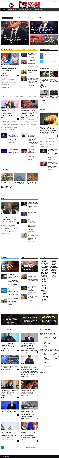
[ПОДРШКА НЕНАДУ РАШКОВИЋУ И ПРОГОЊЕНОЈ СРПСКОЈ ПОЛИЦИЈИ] (10, 337)
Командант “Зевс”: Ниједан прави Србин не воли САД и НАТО (32, 214)
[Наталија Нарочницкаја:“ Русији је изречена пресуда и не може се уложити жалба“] (24, 235)
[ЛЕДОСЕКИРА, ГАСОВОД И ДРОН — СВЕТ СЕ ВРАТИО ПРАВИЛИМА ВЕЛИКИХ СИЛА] (37, 40)
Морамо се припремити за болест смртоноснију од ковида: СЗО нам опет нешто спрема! (13, 291)
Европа (22, 408)
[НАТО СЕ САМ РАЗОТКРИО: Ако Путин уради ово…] (10, 405)
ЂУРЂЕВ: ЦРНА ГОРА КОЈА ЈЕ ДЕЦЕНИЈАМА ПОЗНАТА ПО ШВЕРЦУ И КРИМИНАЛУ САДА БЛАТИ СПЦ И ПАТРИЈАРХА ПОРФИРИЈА (33, 81)
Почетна (4, 9)
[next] (56, 18)
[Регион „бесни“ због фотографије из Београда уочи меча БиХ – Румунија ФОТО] (24, 288)
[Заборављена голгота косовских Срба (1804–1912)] (19, 177)
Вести (14, 9)
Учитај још (48, 366)
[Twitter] (57, 1)
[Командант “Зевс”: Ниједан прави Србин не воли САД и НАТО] (24, 214)
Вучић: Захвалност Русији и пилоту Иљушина (32, 55)
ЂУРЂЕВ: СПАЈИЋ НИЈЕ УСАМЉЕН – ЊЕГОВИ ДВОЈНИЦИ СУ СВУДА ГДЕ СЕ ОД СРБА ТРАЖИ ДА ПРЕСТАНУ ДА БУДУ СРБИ (29, 347)
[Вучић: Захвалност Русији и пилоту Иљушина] (24, 55)
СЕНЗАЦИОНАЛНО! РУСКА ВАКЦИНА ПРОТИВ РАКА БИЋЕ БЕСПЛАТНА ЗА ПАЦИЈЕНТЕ (8, 266)
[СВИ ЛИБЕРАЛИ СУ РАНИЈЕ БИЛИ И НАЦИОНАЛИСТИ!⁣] (54, 93)
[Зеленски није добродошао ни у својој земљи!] (10, 359)
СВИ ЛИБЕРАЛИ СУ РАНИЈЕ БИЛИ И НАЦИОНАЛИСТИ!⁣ (54, 98)
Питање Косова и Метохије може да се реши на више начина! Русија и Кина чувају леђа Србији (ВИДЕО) (53, 165)
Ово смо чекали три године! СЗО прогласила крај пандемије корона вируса (13, 301)
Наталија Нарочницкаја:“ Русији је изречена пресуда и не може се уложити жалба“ (33, 237)
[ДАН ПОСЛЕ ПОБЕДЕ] (24, 72)
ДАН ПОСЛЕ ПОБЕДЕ (32, 70)
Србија (4, 35)
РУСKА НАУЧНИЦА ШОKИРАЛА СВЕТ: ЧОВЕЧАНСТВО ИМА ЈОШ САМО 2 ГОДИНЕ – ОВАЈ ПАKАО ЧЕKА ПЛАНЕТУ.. (47, 356)
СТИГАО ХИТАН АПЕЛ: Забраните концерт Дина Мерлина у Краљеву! (28, 392)
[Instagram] (54, 1)
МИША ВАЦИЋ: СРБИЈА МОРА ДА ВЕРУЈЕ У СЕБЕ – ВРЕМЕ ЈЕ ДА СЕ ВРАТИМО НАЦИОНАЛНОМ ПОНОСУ (9, 218)
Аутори (9, 9)
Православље (28, 9)
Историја (21, 9)
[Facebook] (52, 1)
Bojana (2, 75)
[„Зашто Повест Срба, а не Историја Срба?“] (32, 177)
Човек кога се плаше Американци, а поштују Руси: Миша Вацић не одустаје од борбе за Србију (33, 205)
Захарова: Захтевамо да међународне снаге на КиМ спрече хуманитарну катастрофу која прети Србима (9, 70)
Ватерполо (28, 96)
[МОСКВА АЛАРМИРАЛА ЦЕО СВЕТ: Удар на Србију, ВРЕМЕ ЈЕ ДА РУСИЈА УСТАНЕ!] (51, 350)
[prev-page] (2, 91)
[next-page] (4, 91)
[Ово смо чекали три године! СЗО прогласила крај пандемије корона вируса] (4, 300)
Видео (41, 9)
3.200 (16, 447)
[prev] (54, 18)
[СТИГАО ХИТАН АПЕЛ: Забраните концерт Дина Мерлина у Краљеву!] (29, 384)
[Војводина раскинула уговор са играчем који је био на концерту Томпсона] (24, 296)
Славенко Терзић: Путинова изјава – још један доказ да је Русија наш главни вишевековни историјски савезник (29, 436)
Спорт (36, 9)
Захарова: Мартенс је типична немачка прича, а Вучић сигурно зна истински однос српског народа (33, 63)
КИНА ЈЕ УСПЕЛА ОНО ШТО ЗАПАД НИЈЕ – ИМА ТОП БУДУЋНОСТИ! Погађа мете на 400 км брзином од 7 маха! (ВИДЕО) (48, 130)
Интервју (3, 213)
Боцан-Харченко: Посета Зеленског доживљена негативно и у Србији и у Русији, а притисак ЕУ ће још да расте (9, 114)
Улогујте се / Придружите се (19, 1)
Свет (2, 408)
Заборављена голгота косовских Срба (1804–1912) (19, 184)
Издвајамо (43, 76)
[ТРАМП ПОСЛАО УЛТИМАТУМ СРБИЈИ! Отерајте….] (51, 334)
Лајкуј (56, 54)
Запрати (56, 58)
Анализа (23, 49)
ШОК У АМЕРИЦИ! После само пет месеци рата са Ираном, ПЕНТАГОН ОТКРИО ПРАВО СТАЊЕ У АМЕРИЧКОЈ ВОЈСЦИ (9, 436)
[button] (56, 9)
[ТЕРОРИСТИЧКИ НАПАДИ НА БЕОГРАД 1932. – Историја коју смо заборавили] (54, 74)
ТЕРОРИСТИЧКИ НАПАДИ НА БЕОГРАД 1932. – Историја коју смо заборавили (54, 80)
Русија (3, 64)
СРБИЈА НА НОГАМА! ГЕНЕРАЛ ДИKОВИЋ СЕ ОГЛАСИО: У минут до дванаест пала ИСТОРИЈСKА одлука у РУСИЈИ (47, 340)
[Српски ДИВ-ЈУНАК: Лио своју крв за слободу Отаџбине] (44, 93)
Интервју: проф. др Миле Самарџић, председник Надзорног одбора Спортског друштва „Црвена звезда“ (29, 266)
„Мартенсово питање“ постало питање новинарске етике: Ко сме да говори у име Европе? (13, 152)
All (18, 49)
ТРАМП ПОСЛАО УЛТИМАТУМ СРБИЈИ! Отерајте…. (56, 336)
